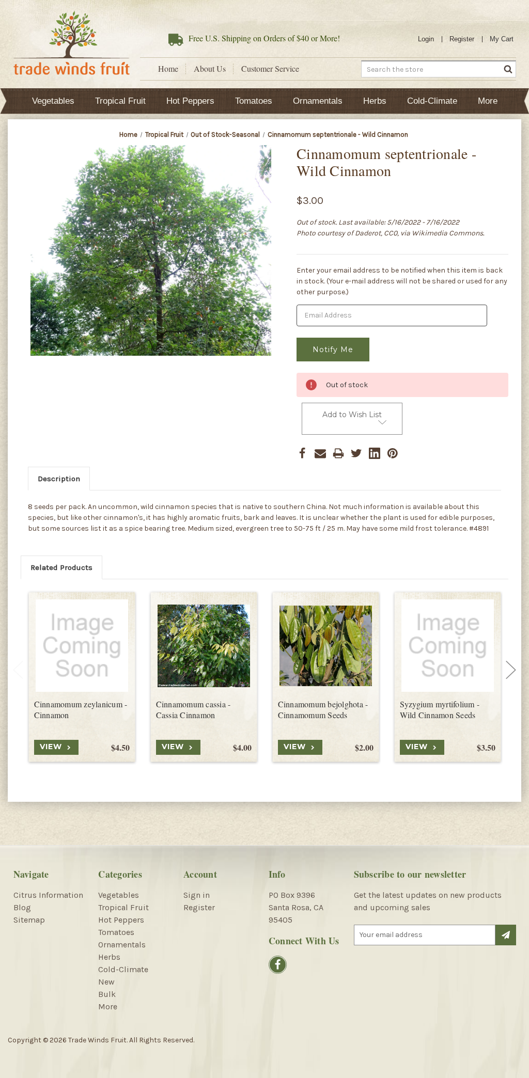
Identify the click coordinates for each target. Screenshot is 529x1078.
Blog (22, 907)
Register (461, 39)
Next (511, 670)
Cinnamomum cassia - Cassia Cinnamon (193, 709)
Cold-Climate (432, 101)
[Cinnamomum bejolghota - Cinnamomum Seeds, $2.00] (325, 645)
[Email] (320, 453)
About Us (210, 69)
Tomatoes (253, 101)
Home (168, 69)
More (487, 101)
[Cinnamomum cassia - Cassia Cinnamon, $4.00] (204, 645)
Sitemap (29, 920)
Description (59, 478)
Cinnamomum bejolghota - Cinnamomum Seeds (323, 709)
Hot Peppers (190, 101)
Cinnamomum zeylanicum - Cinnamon (81, 709)
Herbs (374, 101)
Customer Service (270, 69)
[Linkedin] (374, 453)
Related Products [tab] (61, 567)
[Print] (338, 453)
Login (426, 39)
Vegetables (53, 101)
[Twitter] (356, 453)
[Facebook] (302, 453)
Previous (18, 670)
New (106, 982)
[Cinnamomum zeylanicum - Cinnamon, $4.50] (82, 645)
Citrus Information (48, 895)
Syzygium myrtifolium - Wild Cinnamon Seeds (440, 709)
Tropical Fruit (120, 101)
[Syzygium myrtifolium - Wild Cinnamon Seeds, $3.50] (447, 645)
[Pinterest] (392, 453)
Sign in (196, 895)
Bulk (107, 994)
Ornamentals (318, 101)
